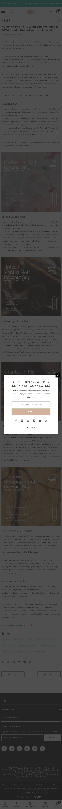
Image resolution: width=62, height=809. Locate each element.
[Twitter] (46, 421)
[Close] (58, 375)
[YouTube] (40, 421)
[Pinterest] (28, 421)
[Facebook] (16, 421)
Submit (31, 411)
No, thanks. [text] (32, 428)
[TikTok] (34, 421)
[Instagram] (22, 421)
